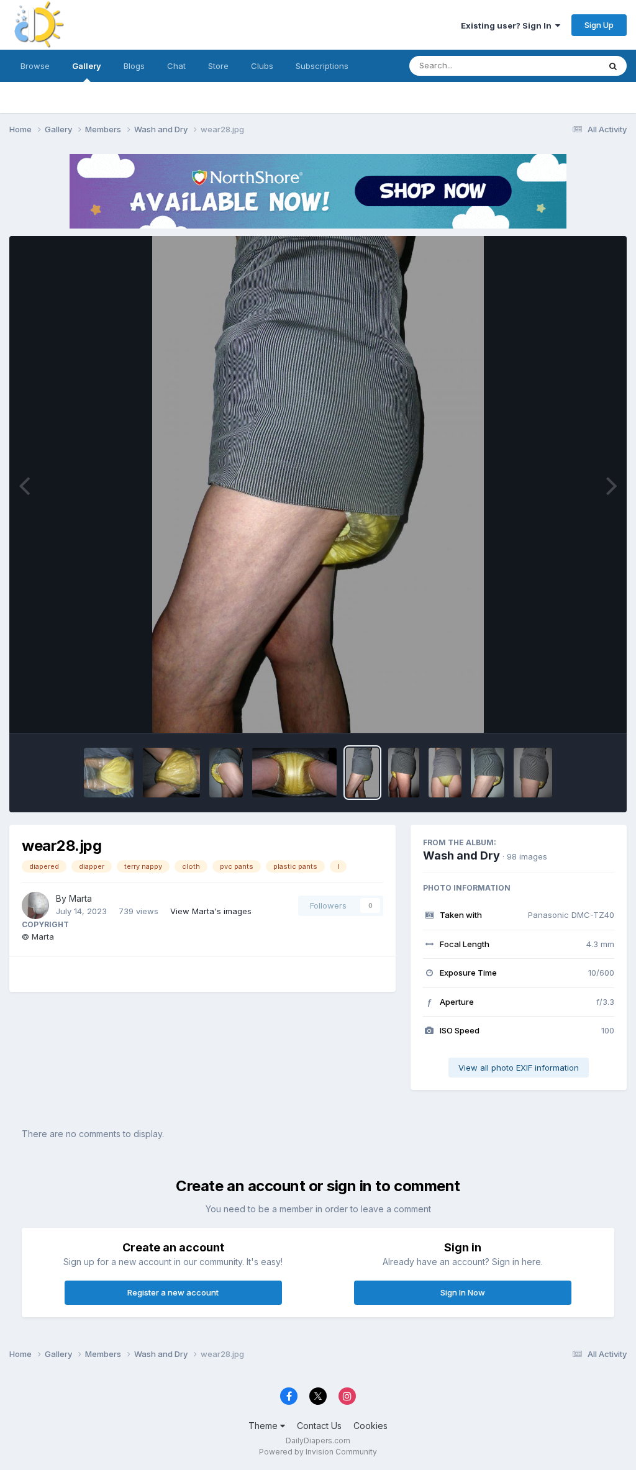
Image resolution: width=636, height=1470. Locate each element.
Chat (176, 66)
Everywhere (561, 65)
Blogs (134, 66)
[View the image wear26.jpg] (445, 772)
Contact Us (319, 1425)
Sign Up (599, 25)
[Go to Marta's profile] (35, 905)
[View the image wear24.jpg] (533, 772)
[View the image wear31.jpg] (171, 772)
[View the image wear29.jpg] (294, 772)
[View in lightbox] (317, 484)
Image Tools (575, 710)
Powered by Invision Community (318, 1451)
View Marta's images (211, 911)
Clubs (262, 66)
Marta (80, 898)
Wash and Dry (461, 855)
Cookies (370, 1425)
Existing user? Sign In (508, 25)
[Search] (613, 66)
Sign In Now (462, 1292)
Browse (35, 66)
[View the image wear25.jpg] (487, 772)
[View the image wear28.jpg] (362, 772)
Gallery (86, 66)
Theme (264, 1425)
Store (218, 66)
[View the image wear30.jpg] (225, 772)
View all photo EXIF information (518, 1068)
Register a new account (173, 1292)
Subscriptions (322, 66)
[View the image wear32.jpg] (109, 772)
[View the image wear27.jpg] (403, 772)
